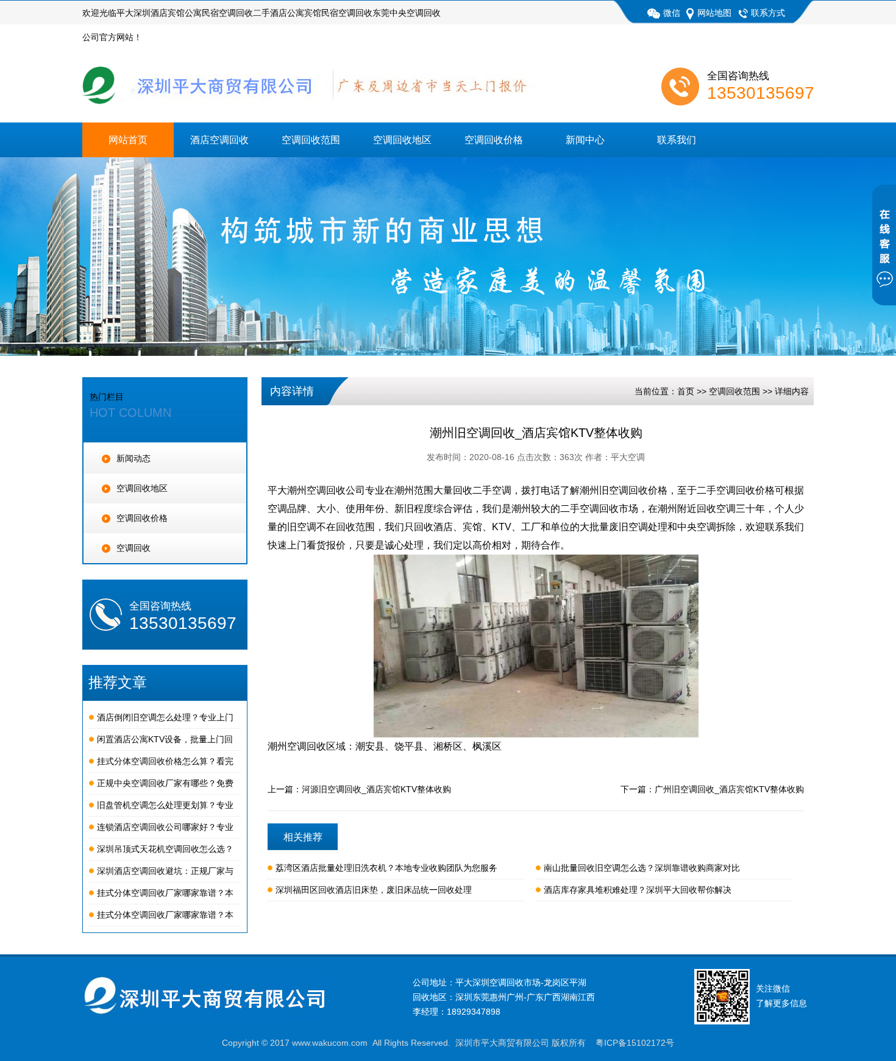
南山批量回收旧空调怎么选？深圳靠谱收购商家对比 (642, 868)
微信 (671, 13)
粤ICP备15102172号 (635, 1043)
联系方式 (768, 13)
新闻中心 (585, 140)
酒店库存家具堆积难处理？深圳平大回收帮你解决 (637, 890)
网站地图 (714, 13)
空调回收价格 (493, 140)
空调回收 (133, 548)
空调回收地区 (402, 140)
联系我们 (676, 140)
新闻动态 (133, 458)
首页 (685, 391)
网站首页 (128, 140)
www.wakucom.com (330, 1043)
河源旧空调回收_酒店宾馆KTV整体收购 (376, 789)
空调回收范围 (311, 140)
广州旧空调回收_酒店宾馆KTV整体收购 (729, 789)
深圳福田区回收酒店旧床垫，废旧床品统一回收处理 (374, 890)
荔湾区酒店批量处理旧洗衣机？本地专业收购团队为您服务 (386, 868)
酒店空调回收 (219, 140)
